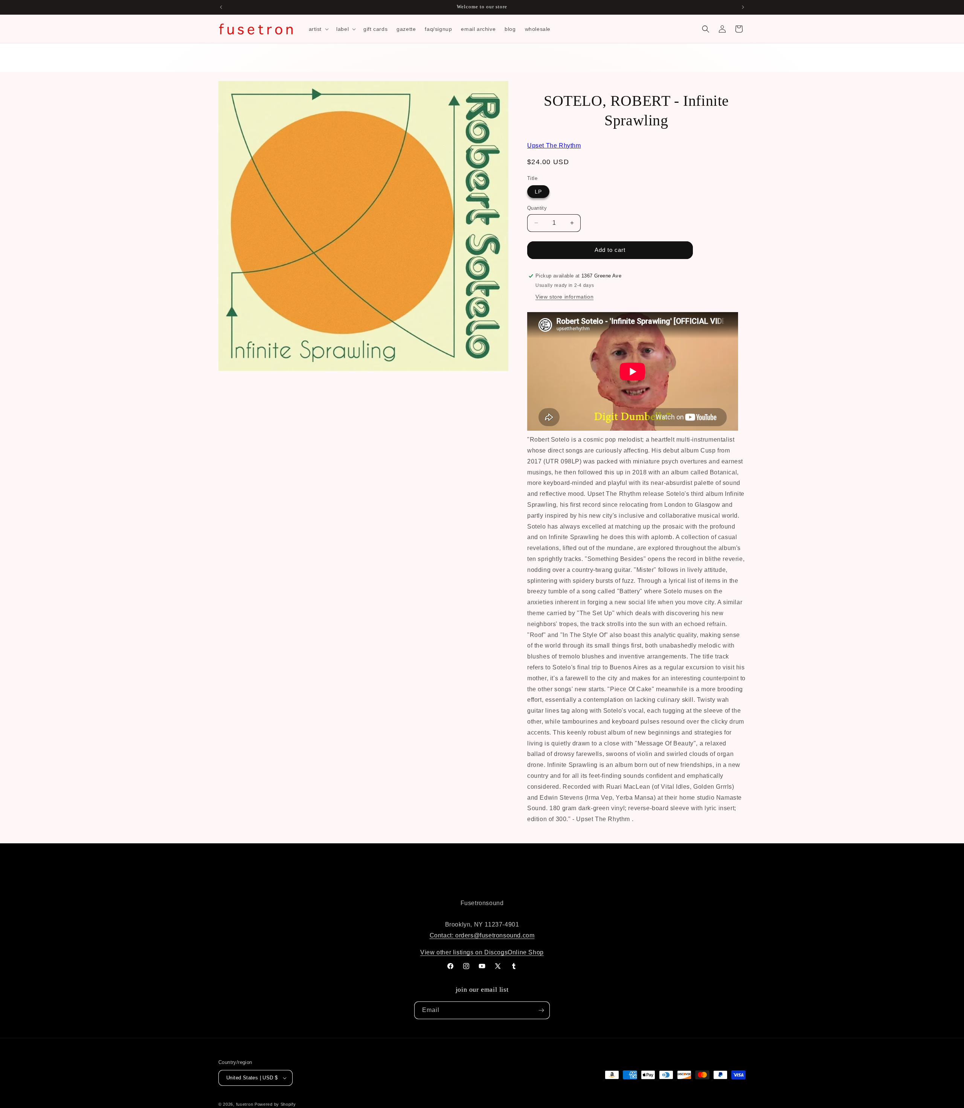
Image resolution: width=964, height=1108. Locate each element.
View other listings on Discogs (464, 952)
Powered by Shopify (275, 1104)
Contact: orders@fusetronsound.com (482, 935)
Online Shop (526, 952)
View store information (564, 297)
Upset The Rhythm (554, 145)
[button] (318, 29)
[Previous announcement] (221, 7)
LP (538, 192)
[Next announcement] (743, 7)
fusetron (244, 1104)
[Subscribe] (541, 1010)
